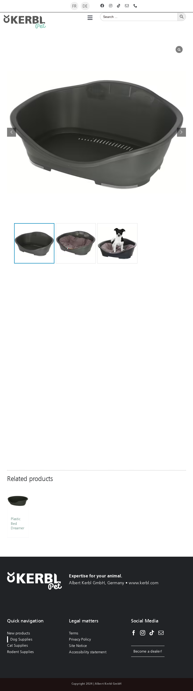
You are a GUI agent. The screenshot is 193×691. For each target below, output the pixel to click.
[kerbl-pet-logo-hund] (25, 17)
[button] (181, 132)
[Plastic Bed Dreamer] (18, 501)
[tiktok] (118, 6)
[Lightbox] (179, 49)
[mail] (127, 6)
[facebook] (102, 6)
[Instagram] (142, 632)
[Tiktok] (151, 632)
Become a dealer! (147, 651)
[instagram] (110, 6)
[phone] (135, 6)
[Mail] (161, 632)
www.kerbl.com (143, 582)
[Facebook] (133, 632)
